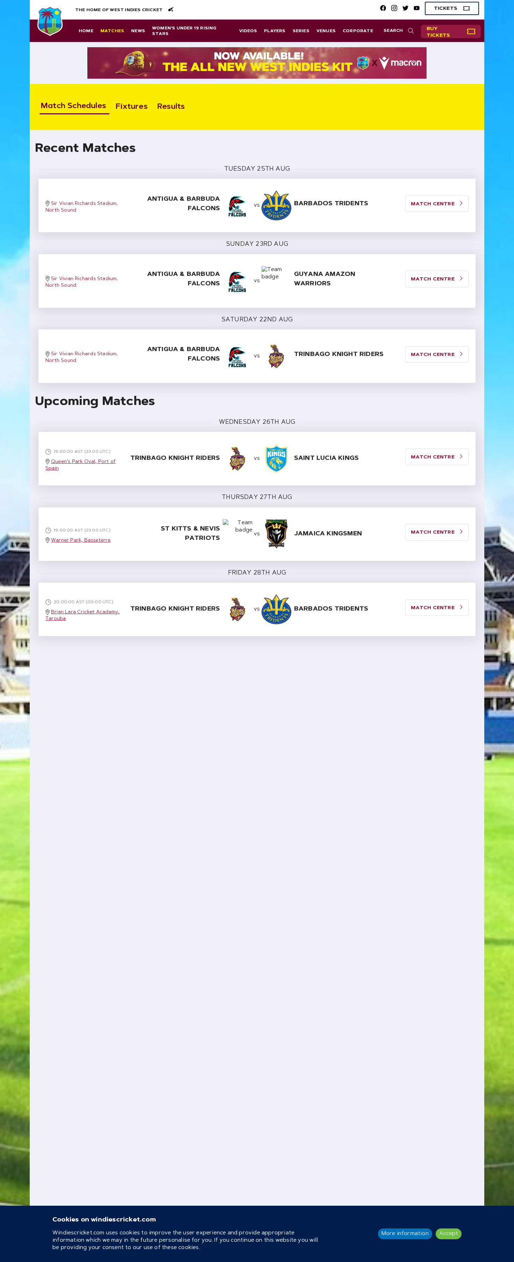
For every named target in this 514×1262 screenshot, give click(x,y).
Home (86, 31)
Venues (326, 31)
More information (405, 1233)
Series (301, 31)
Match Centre (433, 457)
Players (274, 31)
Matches (112, 31)
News (138, 31)
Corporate (358, 31)
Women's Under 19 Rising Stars (184, 31)
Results (171, 107)
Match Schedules (73, 106)
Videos (248, 31)
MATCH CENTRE (433, 204)
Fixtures (132, 107)
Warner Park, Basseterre (81, 540)
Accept (448, 1233)
